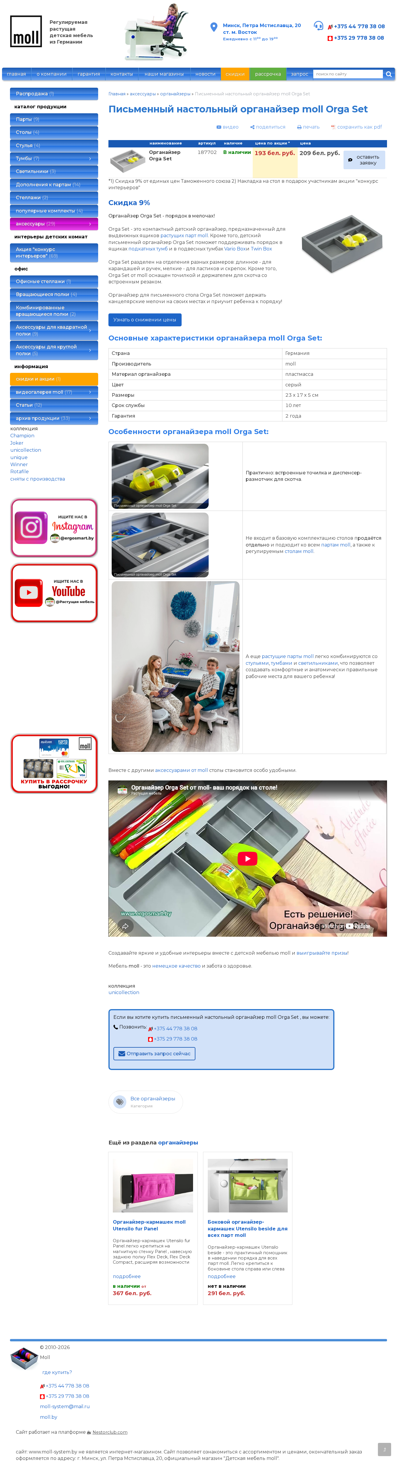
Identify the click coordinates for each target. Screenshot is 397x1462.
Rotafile (19, 471)
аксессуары (143, 94)
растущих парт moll (184, 235)
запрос (299, 74)
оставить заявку (368, 159)
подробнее (127, 1276)
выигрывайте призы (322, 953)
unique (19, 457)
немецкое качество (176, 966)
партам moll (336, 545)
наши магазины (164, 74)
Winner (19, 464)
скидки (235, 74)
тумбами (281, 663)
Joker (17, 443)
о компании (52, 74)
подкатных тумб (148, 249)
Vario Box (235, 249)
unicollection (25, 450)
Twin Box (261, 249)
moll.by (48, 1417)
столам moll (299, 551)
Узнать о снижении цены (144, 320)
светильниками (318, 663)
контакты (121, 74)
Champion (22, 435)
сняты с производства (37, 479)
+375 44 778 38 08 (359, 26)
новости (205, 74)
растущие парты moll (288, 656)
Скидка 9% (129, 202)
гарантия (89, 74)
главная (16, 74)
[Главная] (26, 46)
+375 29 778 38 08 (358, 38)
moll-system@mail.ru (65, 1406)
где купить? (57, 1372)
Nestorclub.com (110, 1432)
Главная (116, 94)
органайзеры (175, 94)
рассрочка (268, 74)
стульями (257, 663)
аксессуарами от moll (181, 770)
